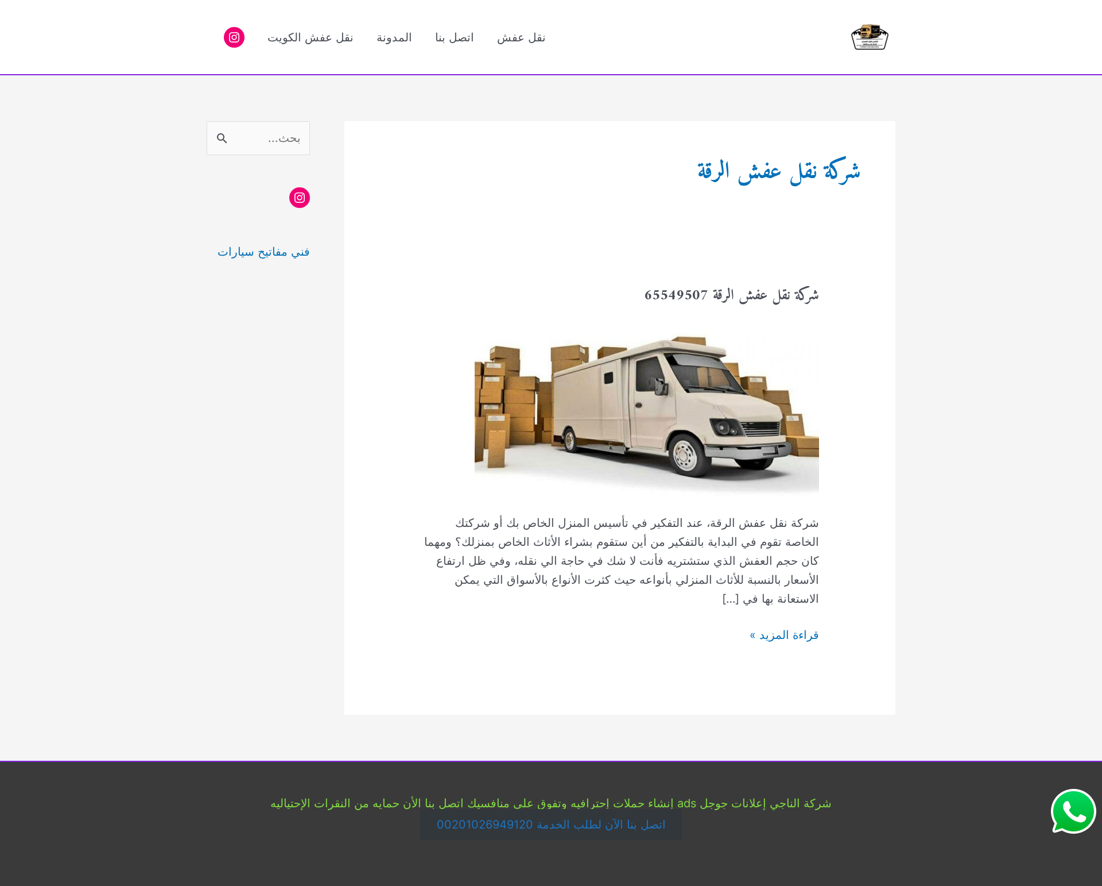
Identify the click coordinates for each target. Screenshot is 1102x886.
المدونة (394, 37)
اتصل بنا (454, 37)
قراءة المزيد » (784, 636)
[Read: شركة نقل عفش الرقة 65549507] (647, 407)
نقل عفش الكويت (310, 37)
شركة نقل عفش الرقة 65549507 (731, 296)
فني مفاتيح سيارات (264, 252)
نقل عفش (521, 37)
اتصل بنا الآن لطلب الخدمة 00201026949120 (551, 824)
